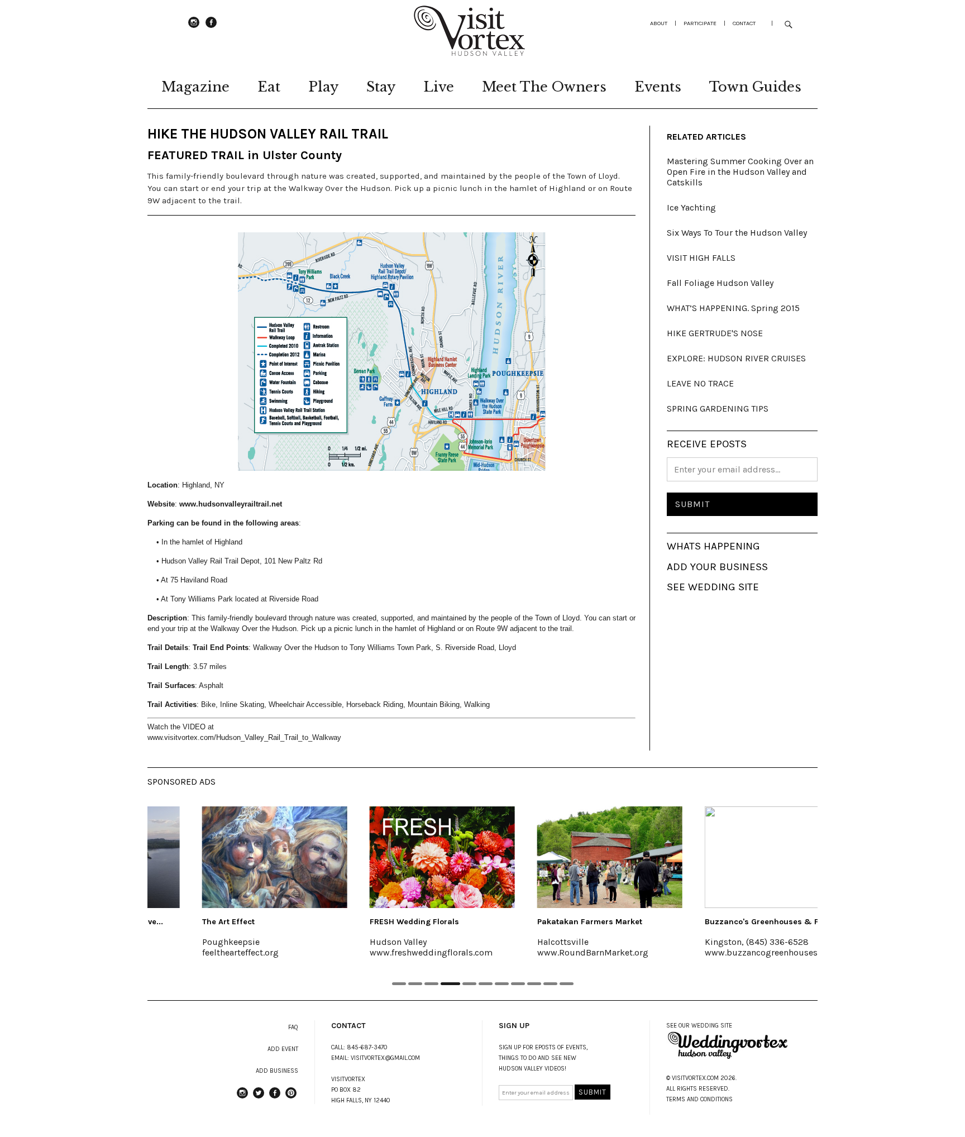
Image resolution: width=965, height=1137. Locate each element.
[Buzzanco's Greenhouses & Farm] (733, 857)
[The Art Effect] (231, 857)
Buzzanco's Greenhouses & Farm (726, 921)
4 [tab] (450, 983)
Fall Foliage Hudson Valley (720, 283)
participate (700, 23)
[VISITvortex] (469, 52)
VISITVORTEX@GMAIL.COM (385, 1058)
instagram (193, 27)
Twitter (258, 1097)
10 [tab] (550, 983)
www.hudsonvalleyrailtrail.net (231, 504)
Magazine (195, 87)
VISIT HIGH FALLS (701, 257)
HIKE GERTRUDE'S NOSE (715, 333)
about (658, 23)
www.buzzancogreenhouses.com (727, 952)
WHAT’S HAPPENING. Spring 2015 (733, 308)
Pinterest (291, 1097)
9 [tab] (534, 983)
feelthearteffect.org (197, 952)
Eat (268, 87)
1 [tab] (399, 983)
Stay (380, 87)
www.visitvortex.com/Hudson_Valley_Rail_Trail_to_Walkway (244, 737)
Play (323, 87)
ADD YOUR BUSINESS (717, 567)
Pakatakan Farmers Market (546, 921)
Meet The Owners (544, 87)
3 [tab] (431, 983)
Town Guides (755, 87)
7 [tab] (502, 983)
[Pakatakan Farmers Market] (566, 857)
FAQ (293, 1027)
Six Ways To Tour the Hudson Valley (737, 232)
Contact (744, 23)
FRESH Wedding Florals (370, 921)
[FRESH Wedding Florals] (398, 857)
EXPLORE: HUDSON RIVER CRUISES (736, 358)
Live (438, 87)
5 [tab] (469, 983)
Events (657, 87)
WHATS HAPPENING (713, 546)
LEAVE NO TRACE (700, 383)
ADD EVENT (282, 1049)
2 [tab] (415, 983)
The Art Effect (185, 921)
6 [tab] (486, 983)
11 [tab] (567, 983)
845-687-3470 (367, 1047)
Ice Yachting (691, 207)
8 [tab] (518, 983)
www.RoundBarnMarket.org (549, 952)
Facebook (211, 27)
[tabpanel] (231, 889)
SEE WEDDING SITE (713, 587)
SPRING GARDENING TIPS (717, 408)
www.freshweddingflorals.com (387, 952)
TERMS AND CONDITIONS (699, 1099)
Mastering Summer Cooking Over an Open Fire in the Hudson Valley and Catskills (740, 172)
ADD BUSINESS (277, 1070)
